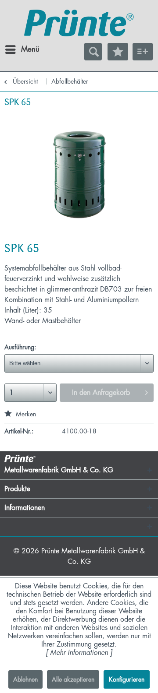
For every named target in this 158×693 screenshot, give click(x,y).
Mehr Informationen (79, 652)
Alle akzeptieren (73, 679)
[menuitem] (12, 49)
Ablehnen (25, 679)
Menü (23, 49)
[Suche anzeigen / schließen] (93, 51)
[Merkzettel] (118, 51)
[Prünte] (79, 24)
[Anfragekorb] (143, 51)
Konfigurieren (126, 679)
